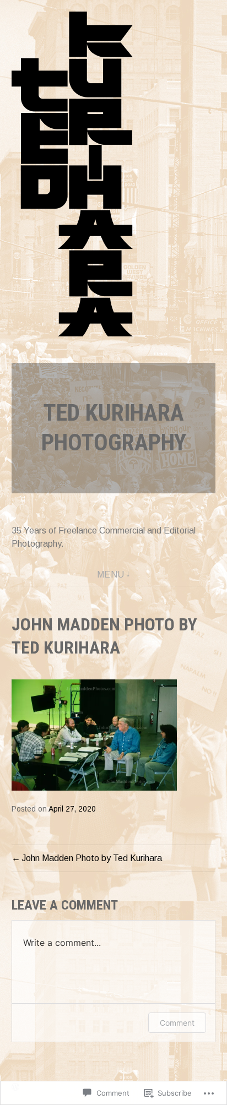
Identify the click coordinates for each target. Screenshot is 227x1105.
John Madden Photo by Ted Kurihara (91, 858)
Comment (177, 1022)
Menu (111, 574)
